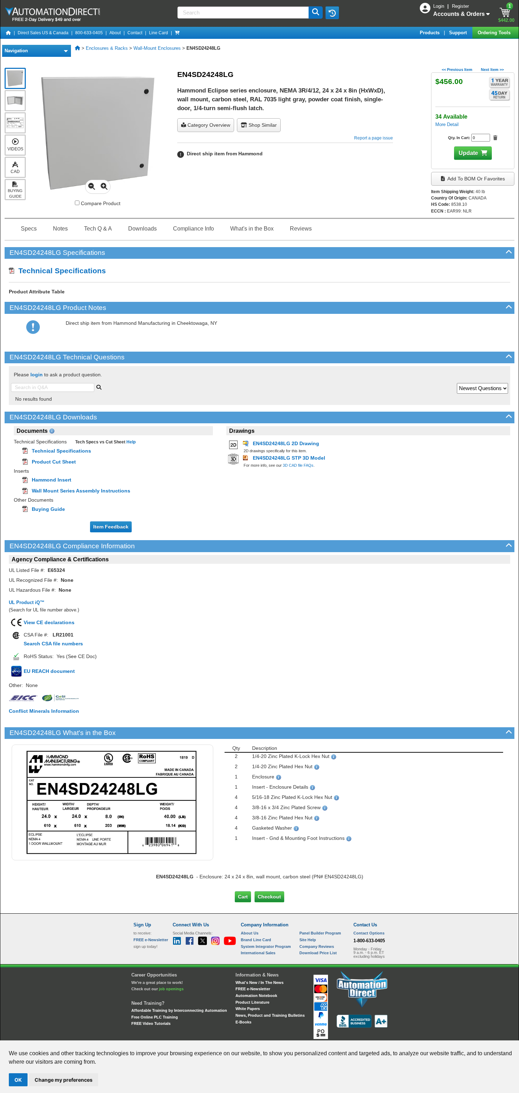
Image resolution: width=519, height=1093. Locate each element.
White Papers (247, 1009)
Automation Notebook (256, 995)
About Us (249, 933)
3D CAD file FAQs (298, 465)
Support (458, 32)
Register (460, 6)
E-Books (243, 1022)
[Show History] (332, 12)
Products (430, 32)
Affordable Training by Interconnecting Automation (179, 1010)
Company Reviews (316, 946)
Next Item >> (492, 69)
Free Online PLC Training (154, 1017)
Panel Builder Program (320, 933)
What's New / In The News (259, 982)
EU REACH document (49, 671)
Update (468, 153)
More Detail (447, 124)
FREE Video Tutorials (151, 1023)
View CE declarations (49, 622)
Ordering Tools (495, 32)
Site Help (307, 940)
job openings (171, 989)
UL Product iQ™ (26, 602)
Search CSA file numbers (53, 643)
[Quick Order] (177, 33)
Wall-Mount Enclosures (157, 48)
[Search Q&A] (98, 386)
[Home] (8, 33)
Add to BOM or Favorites (475, 178)
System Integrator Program (266, 946)
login (36, 374)
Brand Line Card (256, 940)
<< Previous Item (457, 69)
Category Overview (208, 125)
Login (439, 6)
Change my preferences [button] (64, 1080)
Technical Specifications (60, 271)
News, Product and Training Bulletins (270, 1015)
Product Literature (252, 1002)
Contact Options (368, 933)
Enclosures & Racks (107, 48)
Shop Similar (262, 125)
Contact (134, 32)
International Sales (258, 953)
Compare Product (99, 203)
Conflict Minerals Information (44, 711)
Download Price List (318, 953)
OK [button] (18, 1080)
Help (130, 442)
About (115, 32)
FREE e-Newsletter (252, 989)
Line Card (158, 32)
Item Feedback (111, 527)
